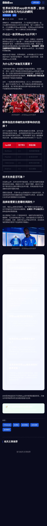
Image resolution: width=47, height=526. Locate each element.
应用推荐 (7, 430)
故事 (14, 15)
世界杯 (16, 425)
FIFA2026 (7, 425)
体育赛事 (34, 425)
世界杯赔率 (7, 15)
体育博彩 (25, 425)
